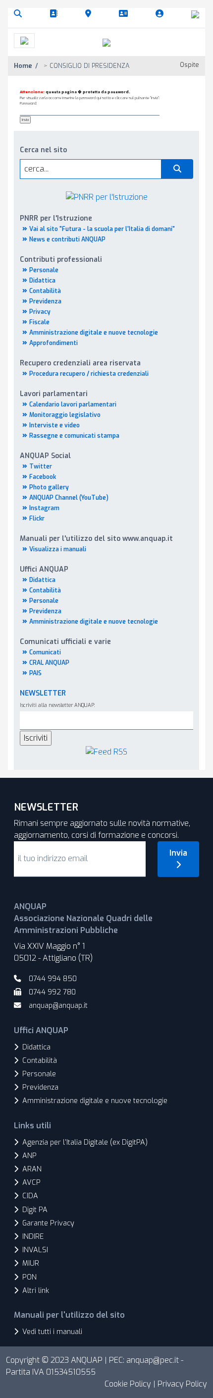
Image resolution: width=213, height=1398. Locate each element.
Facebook (42, 477)
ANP (29, 1156)
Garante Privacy (48, 1223)
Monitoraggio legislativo (65, 415)
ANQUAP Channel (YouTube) (68, 498)
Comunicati (45, 652)
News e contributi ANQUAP (67, 239)
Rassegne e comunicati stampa (74, 436)
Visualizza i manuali (57, 549)
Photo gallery (49, 487)
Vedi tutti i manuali (52, 1332)
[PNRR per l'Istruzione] (107, 196)
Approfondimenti (53, 343)
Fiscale (39, 322)
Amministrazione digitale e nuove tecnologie (93, 333)
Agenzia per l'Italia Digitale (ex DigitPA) (85, 1142)
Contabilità (45, 291)
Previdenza (45, 301)
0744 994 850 (53, 979)
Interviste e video (54, 425)
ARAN (32, 1169)
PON (29, 1277)
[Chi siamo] (55, 14)
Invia (178, 853)
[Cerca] (20, 14)
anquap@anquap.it (58, 1005)
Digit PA (35, 1210)
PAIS (35, 673)
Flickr (37, 519)
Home (23, 65)
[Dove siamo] (90, 14)
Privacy (40, 312)
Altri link (35, 1290)
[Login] (161, 14)
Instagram (44, 508)
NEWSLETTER (43, 693)
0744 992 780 (52, 992)
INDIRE (33, 1236)
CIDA (30, 1196)
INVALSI (35, 1250)
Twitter (40, 466)
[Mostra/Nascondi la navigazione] (24, 40)
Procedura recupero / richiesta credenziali (89, 374)
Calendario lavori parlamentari (72, 404)
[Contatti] (125, 14)
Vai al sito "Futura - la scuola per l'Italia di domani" (102, 229)
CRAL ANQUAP (49, 663)
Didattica (42, 281)
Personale (43, 270)
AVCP (31, 1182)
